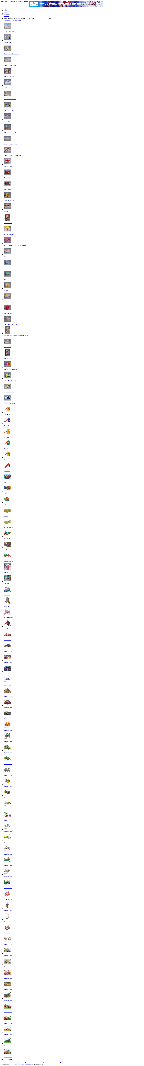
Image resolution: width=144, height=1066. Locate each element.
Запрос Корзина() (24, 1)
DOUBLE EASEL (8, 899)
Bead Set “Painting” (8, 302)
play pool (6, 493)
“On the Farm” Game (9, 110)
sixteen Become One (8, 561)
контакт (46, 1062)
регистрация (8, 1)
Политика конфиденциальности (68, 1062)
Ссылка (57, 1062)
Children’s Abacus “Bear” (10, 76)
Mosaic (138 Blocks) (9, 234)
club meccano (7, 595)
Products (6, 12)
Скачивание (21, 1062)
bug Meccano (7, 549)
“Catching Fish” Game (9, 31)
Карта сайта (15, 1)
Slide (5, 459)
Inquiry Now (7, 14)
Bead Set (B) (7, 279)
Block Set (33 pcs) (8, 166)
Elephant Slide (7, 425)
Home (5, 9)
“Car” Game (7, 121)
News (5, 13)
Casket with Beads (8, 313)
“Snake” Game (7, 189)
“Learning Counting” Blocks (10, 65)
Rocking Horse (7, 42)
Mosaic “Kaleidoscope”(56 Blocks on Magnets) (15, 245)
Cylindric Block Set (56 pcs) (10, 324)
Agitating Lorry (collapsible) (10, 380)
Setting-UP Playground (9, 628)
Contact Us (6, 16)
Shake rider (6, 482)
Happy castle (7, 673)
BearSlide (6, 448)
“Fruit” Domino (7, 347)
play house (6, 583)
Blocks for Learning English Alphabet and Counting (16, 335)
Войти (2, 1)
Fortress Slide (7, 606)
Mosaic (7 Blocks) (8, 178)
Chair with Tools (8, 223)
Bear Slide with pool (8, 527)
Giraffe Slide (7, 414)
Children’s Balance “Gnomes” (11, 369)
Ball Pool (6, 516)
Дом (2, 20)
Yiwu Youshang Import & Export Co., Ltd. (21, 1064)
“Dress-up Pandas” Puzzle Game (11, 54)
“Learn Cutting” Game (9, 200)
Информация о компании (36, 1062)
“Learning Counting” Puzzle (10, 144)
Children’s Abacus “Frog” (10, 132)
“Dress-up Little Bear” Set (10, 99)
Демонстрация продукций (10, 1062)
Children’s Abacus (8, 358)
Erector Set (6, 211)
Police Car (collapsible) (9, 403)
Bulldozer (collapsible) (9, 392)
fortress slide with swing (9, 617)
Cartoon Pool (7, 504)
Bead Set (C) (7, 290)
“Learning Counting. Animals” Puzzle (13, 155)
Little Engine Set (8, 87)
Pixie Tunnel (7, 538)
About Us (6, 10)
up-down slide (7, 471)
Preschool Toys (7, 20)
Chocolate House (17, 20)
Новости (27, 1062)
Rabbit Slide (6, 437)
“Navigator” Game (8, 256)
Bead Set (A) (7, 268)
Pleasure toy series (8, 651)
